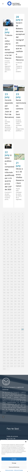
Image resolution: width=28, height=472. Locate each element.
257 (22, 332)
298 (19, 352)
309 (15, 357)
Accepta (14, 459)
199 (8, 307)
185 (22, 298)
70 (19, 244)
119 (23, 267)
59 (22, 239)
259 (8, 335)
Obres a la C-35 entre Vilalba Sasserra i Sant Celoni (20, 177)
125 (22, 270)
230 (11, 321)
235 (8, 324)
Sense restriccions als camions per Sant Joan (21, 108)
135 (15, 276)
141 (15, 278)
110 (12, 264)
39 (15, 230)
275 (22, 340)
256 (19, 332)
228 (4, 321)
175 (8, 295)
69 (15, 244)
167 (22, 290)
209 (22, 309)
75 (15, 247)
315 (15, 360)
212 (11, 312)
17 (22, 219)
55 (8, 239)
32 (11, 228)
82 (19, 250)
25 (8, 225)
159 (15, 287)
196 (19, 304)
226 (19, 318)
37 (8, 230)
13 (8, 219)
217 (8, 315)
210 (4, 312)
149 (22, 281)
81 (15, 250)
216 (4, 315)
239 (22, 324)
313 (8, 360)
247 (8, 329)
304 (19, 355)
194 (11, 304)
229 (8, 321)
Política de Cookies (9, 470)
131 (23, 273)
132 (4, 276)
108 (4, 264)
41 (22, 230)
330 (4, 369)
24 (4, 225)
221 (22, 315)
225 (15, 318)
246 (4, 329)
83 (22, 250)
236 (11, 324)
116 (12, 267)
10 (19, 216)
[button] (26, 441)
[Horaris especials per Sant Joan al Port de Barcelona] (8, 87)
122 (11, 270)
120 (4, 270)
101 (23, 259)
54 (4, 239)
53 (22, 236)
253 (8, 332)
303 (15, 355)
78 (4, 250)
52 (19, 236)
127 (8, 273)
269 (22, 338)
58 (19, 239)
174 (4, 295)
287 (22, 346)
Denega (14, 463)
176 (11, 295)
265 (8, 338)
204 (4, 309)
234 (4, 324)
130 (19, 273)
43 (8, 233)
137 (22, 276)
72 (4, 247)
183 (15, 298)
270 (4, 340)
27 (15, 225)
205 (8, 309)
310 (19, 357)
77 (22, 247)
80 (11, 250)
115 (8, 267)
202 (19, 307)
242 (11, 326)
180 (4, 298)
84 (4, 253)
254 (11, 332)
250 (19, 329)
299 (22, 352)
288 (4, 349)
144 (4, 281)
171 (15, 292)
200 (11, 307)
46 (19, 233)
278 (11, 343)
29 (22, 225)
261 (15, 335)
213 (15, 312)
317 (22, 360)
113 (23, 264)
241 (8, 326)
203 (22, 307)
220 (19, 315)
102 (4, 261)
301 (8, 355)
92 (11, 256)
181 (8, 298)
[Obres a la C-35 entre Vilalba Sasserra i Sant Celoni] (19, 157)
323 (22, 363)
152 (11, 284)
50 (11, 236)
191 (23, 301)
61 (8, 242)
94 (19, 256)
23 (22, 222)
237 (15, 324)
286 (19, 346)
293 (22, 349)
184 (19, 298)
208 (19, 309)
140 (11, 278)
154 (19, 284)
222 (4, 318)
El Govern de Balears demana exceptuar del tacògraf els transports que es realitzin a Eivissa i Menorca (20, 40)
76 (19, 247)
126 (4, 273)
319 (8, 363)
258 (4, 335)
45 (15, 233)
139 (8, 278)
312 (4, 360)
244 (19, 326)
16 (19, 219)
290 (11, 349)
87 (15, 253)
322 (19, 363)
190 (19, 301)
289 (8, 349)
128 (11, 273)
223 (8, 318)
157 (8, 287)
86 (11, 253)
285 (15, 346)
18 (4, 222)
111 (15, 264)
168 (4, 292)
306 (4, 357)
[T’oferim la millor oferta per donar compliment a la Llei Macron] (8, 22)
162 (4, 290)
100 (19, 259)
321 (15, 363)
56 (11, 239)
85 (8, 253)
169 (8, 292)
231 (15, 321)
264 (4, 338)
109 (8, 264)
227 (22, 318)
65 (22, 242)
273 (15, 340)
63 (15, 242)
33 (15, 228)
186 (4, 301)
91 (8, 256)
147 (15, 281)
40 (19, 230)
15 (15, 219)
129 (15, 273)
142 (19, 278)
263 (22, 335)
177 (15, 295)
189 (15, 301)
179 (22, 295)
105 (15, 261)
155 (22, 284)
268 (19, 338)
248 (11, 329)
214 (19, 312)
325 (8, 366)
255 (15, 332)
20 (11, 222)
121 (8, 270)
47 (22, 233)
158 (11, 287)
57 (15, 239)
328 (19, 366)
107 (22, 261)
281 (22, 343)
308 (11, 357)
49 (8, 236)
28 (19, 225)
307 (8, 357)
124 (19, 270)
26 (11, 225)
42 (4, 233)
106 (19, 261)
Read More (8, 75)
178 (19, 295)
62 (11, 242)
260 (11, 335)
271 (8, 340)
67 (8, 244)
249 (15, 329)
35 (22, 228)
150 (4, 284)
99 (15, 259)
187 (8, 301)
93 (15, 256)
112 (19, 264)
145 (8, 281)
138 (4, 278)
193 (8, 304)
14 (11, 219)
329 (22, 366)
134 (11, 276)
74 (11, 247)
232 (19, 321)
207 (15, 309)
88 (19, 253)
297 (15, 352)
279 (15, 343)
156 (4, 287)
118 (19, 267)
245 (22, 326)
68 (11, 244)
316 (19, 360)
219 (15, 315)
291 (15, 349)
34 (19, 228)
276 (4, 343)
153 (15, 284)
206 (11, 309)
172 (19, 292)
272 (11, 340)
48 (4, 236)
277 (8, 343)
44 (11, 233)
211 (8, 312)
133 (8, 276)
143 (22, 278)
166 (19, 290)
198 (4, 307)
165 (15, 290)
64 (19, 242)
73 (8, 247)
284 (11, 346)
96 (4, 259)
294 (4, 352)
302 (11, 355)
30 (4, 228)
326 (11, 366)
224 (11, 318)
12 (4, 219)
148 (19, 281)
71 (22, 244)
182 (11, 298)
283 (8, 346)
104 (11, 261)
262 (19, 335)
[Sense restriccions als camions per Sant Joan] (19, 88)
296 (11, 352)
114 (4, 267)
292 (19, 349)
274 (19, 340)
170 (11, 292)
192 (4, 304)
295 (8, 352)
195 (15, 304)
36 (4, 230)
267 (15, 338)
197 (22, 304)
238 (19, 324)
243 (15, 326)
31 (8, 228)
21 (15, 222)
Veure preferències (14, 467)
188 (11, 301)
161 (23, 287)
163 (8, 290)
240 (4, 326)
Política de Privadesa (18, 470)
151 (8, 284)
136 (19, 276)
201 (15, 307)
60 (4, 242)
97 (8, 259)
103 (8, 261)
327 (15, 366)
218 (11, 315)
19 (8, 222)
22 (19, 222)
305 (22, 355)
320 (11, 363)
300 (4, 355)
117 (15, 267)
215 (22, 312)
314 (11, 360)
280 (19, 343)
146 (11, 281)
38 (11, 230)
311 (23, 357)
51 (15, 236)
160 (19, 287)
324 (4, 366)
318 (4, 363)
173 (22, 292)
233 (22, 321)
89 (22, 253)
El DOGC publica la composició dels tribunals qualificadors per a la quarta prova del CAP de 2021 (10, 172)
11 (22, 216)
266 (11, 338)
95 (22, 256)
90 (4, 256)
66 (4, 244)
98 (11, 259)
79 (8, 250)
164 (11, 290)
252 (4, 332)
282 (4, 346)
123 (15, 270)
